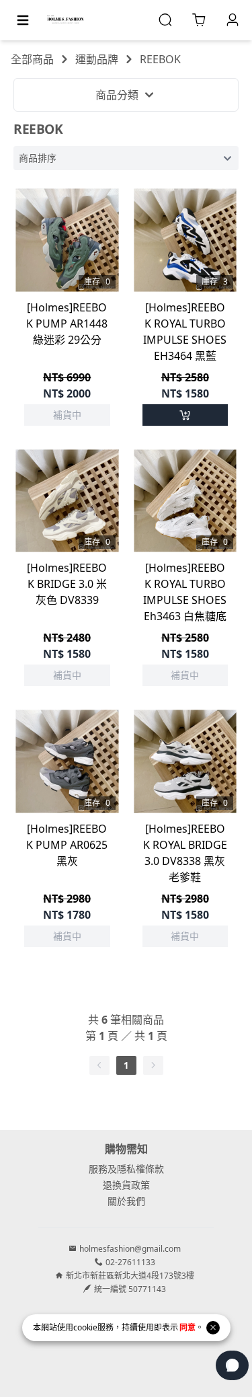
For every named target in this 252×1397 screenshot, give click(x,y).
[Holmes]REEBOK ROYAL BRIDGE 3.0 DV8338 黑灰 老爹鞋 (185, 852)
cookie (85, 1327)
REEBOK (160, 59)
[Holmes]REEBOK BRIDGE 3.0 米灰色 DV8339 (67, 583)
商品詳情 (67, 257)
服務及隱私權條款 (126, 1168)
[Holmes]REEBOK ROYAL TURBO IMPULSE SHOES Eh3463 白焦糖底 (184, 592)
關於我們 (126, 1201)
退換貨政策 (126, 1184)
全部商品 (32, 59)
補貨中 (67, 222)
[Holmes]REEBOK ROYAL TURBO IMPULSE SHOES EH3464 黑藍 (184, 331)
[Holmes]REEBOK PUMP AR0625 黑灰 (67, 844)
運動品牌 (96, 59)
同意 (187, 1327)
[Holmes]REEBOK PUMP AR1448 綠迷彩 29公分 (67, 323)
